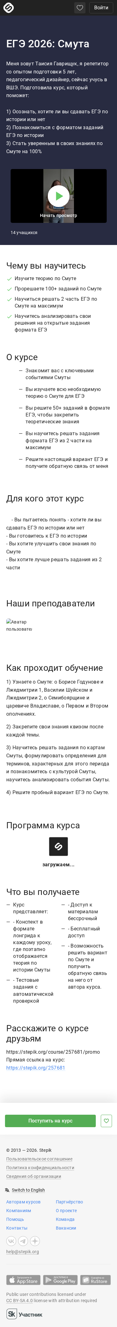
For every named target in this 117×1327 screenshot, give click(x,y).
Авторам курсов (23, 1201)
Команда (65, 1219)
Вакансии (66, 1228)
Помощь (15, 1219)
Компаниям (18, 1210)
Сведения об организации (33, 1176)
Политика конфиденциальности (40, 1167)
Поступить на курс (50, 1121)
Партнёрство (69, 1201)
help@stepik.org (22, 1251)
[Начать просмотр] (59, 196)
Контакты (16, 1228)
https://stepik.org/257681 (36, 1068)
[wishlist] (79, 7)
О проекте (66, 1210)
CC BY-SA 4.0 (19, 1300)
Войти (101, 8)
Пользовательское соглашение (39, 1158)
